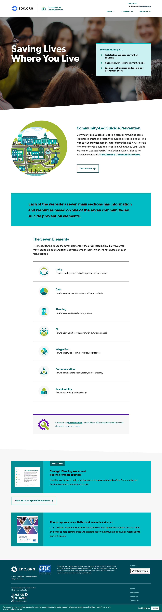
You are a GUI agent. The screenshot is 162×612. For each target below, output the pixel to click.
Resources (144, 12)
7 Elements (125, 12)
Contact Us (134, 601)
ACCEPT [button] (155, 608)
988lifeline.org (145, 6)
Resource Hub (75, 423)
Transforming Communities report (119, 154)
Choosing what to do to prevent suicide (125, 63)
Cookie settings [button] (144, 608)
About (109, 12)
